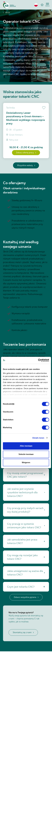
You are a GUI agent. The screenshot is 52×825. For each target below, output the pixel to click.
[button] (36, 5)
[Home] (9, 5)
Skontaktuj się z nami (22, 632)
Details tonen (38, 438)
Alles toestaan (26, 446)
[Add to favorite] (43, 108)
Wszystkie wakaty (25, 165)
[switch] (45, 412)
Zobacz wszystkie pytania (25, 597)
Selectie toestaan (26, 454)
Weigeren (26, 462)
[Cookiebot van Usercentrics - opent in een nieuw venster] (38, 360)
